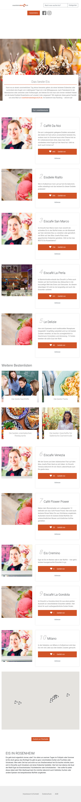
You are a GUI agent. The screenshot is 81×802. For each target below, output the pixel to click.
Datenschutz (47, 794)
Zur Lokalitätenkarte (40, 110)
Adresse (57, 158)
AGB (56, 794)
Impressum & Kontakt (31, 794)
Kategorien (73, 5)
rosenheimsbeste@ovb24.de (31, 98)
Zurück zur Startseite (40, 739)
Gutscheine (33, 13)
